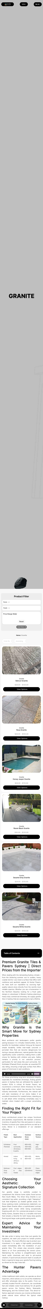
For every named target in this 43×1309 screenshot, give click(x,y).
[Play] (5, 1074)
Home (18, 635)
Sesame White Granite (21, 927)
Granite (21, 679)
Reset (21, 621)
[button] (38, 953)
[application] (21, 1074)
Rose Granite (21, 730)
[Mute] (32, 1074)
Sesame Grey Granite (21, 877)
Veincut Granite (21, 681)
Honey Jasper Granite (21, 779)
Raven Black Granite (21, 828)
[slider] (37, 1074)
